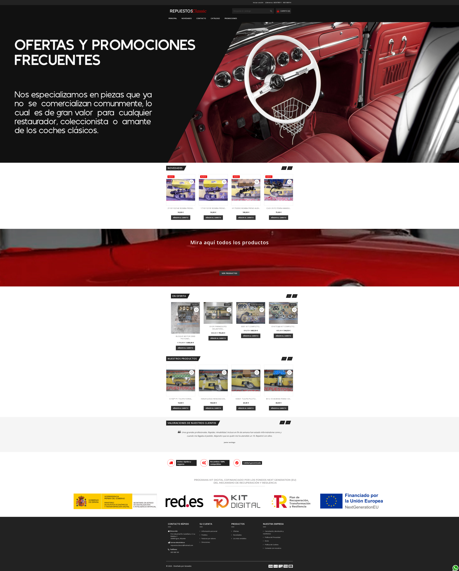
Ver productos (229, 273)
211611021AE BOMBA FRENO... (181, 208)
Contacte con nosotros (273, 548)
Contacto (201, 18)
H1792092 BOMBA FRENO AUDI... (246, 208)
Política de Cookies (272, 545)
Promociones (231, 18)
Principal (173, 18)
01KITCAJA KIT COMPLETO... (283, 326)
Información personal (209, 531)
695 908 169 (175, 552)
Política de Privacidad (272, 537)
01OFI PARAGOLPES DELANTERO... (218, 327)
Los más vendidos (239, 538)
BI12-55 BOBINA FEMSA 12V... (278, 399)
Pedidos (204, 535)
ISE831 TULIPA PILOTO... (246, 399)
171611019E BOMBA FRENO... (213, 208)
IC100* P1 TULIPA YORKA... (180, 399)
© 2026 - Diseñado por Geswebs (178, 566)
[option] (229, 92)
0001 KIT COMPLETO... (250, 326)
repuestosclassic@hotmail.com (182, 545)
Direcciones (205, 542)
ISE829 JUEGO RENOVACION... (213, 399)
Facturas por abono (208, 538)
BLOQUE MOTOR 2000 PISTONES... (185, 337)
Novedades (187, 18)
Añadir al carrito (180, 218)
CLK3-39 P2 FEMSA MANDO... (278, 208)
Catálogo (215, 18)
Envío (267, 541)
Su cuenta (206, 523)
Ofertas (236, 531)
